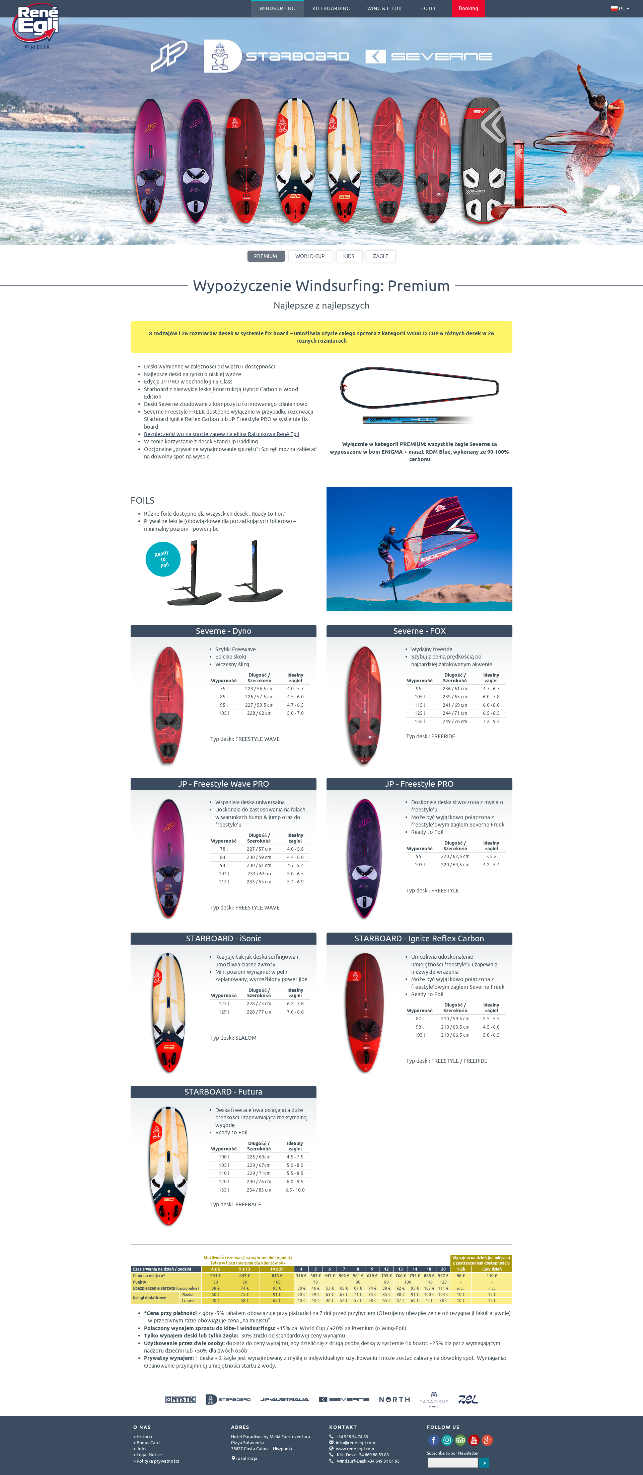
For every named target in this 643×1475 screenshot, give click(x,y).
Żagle (380, 256)
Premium (265, 256)
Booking (468, 8)
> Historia (142, 1436)
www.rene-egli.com (355, 1448)
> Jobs (139, 1448)
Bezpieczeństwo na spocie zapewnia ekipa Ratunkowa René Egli (221, 434)
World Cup (310, 256)
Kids (348, 256)
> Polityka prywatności (156, 1461)
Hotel (428, 8)
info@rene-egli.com (355, 1442)
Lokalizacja (246, 1458)
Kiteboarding (331, 8)
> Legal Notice (147, 1454)
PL (621, 8)
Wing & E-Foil (385, 8)
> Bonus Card (146, 1442)
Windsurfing (277, 8)
